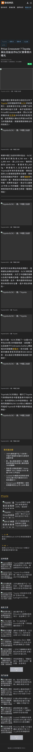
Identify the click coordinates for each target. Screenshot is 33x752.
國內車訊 (4, 7)
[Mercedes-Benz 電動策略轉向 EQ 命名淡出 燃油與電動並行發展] (6, 642)
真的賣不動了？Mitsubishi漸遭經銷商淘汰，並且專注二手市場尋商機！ (22, 614)
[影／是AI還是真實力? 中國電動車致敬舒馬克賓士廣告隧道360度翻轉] (6, 682)
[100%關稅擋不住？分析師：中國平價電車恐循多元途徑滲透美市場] (6, 586)
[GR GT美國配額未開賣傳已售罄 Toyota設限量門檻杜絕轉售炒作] (8, 524)
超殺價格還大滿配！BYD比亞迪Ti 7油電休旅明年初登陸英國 (22, 710)
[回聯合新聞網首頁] (2, 2)
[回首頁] (9, 2)
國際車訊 (20, 7)
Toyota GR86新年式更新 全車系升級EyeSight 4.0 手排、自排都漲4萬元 (22, 595)
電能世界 (28, 7)
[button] (30, 2)
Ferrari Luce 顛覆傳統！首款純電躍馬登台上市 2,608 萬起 (17, 484)
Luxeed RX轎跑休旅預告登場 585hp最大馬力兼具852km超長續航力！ (17, 478)
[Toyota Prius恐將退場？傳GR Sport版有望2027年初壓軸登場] (8, 514)
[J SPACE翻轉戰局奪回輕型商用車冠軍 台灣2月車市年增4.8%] (6, 652)
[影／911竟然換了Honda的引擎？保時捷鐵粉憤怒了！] (6, 624)
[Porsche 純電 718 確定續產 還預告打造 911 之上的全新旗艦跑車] (6, 729)
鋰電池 (12, 41)
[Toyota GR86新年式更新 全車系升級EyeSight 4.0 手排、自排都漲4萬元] (6, 596)
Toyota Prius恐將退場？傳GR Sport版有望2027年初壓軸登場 (22, 514)
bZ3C (4, 45)
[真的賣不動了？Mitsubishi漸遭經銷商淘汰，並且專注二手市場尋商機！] (6, 614)
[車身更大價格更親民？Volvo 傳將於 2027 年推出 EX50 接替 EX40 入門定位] (6, 692)
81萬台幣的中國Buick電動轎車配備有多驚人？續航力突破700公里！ (22, 700)
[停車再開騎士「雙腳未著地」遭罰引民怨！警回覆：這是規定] (6, 661)
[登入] (27, 3)
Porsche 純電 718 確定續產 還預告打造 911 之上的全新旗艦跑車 (22, 729)
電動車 (19, 41)
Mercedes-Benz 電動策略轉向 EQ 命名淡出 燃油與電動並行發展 (22, 642)
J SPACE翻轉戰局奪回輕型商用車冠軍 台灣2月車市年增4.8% (22, 651)
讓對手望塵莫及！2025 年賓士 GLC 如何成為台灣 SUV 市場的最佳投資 (22, 632)
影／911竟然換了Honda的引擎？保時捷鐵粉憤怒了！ (22, 623)
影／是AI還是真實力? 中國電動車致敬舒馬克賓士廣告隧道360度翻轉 (17, 463)
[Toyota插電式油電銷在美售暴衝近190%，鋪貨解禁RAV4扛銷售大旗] (8, 505)
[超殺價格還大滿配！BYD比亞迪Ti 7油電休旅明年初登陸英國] (6, 710)
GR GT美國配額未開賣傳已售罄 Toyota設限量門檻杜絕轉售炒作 (22, 523)
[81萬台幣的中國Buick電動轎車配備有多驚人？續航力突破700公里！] (6, 701)
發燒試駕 (12, 7)
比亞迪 (26, 41)
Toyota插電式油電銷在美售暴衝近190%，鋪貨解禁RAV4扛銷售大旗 (22, 504)
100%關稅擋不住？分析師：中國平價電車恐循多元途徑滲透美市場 (17, 456)
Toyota (4, 41)
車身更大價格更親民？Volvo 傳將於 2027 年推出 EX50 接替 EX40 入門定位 (17, 470)
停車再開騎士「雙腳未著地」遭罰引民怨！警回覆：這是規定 (22, 661)
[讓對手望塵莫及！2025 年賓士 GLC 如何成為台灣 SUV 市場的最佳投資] (6, 633)
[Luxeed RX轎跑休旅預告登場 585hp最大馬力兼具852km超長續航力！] (6, 720)
